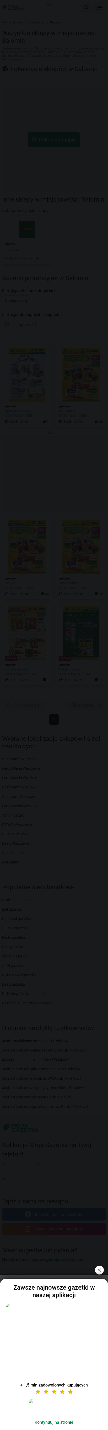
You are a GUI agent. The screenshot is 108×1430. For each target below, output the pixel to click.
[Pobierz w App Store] (54, 1407)
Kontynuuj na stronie (54, 1422)
